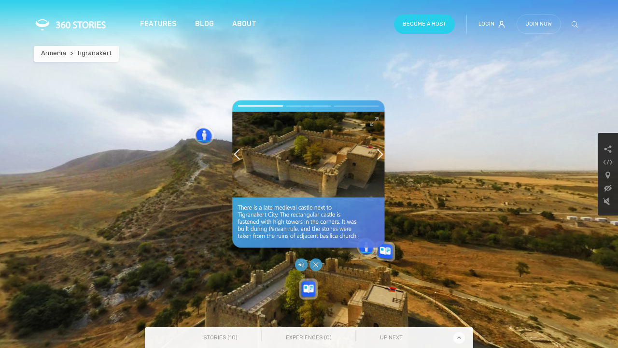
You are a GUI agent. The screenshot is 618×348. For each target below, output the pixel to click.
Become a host (424, 24)
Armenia (53, 53)
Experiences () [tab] (309, 337)
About (244, 24)
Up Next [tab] (391, 337)
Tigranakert (94, 53)
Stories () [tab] (220, 337)
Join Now (539, 24)
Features (158, 24)
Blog (204, 24)
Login (486, 24)
